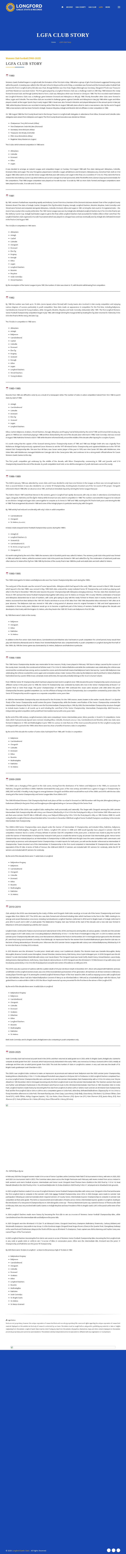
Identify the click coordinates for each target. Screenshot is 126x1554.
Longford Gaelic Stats (20, 1550)
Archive (69, 7)
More (107, 7)
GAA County (81, 7)
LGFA (101, 7)
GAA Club (92, 7)
